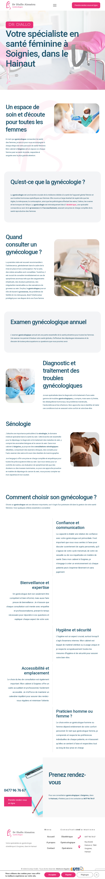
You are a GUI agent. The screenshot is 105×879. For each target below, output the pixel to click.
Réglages (85, 874)
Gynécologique (67, 842)
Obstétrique (67, 836)
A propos (50, 842)
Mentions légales (63, 869)
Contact (51, 848)
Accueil (51, 836)
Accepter (52, 874)
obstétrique (71, 205)
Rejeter (68, 874)
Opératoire (67, 848)
